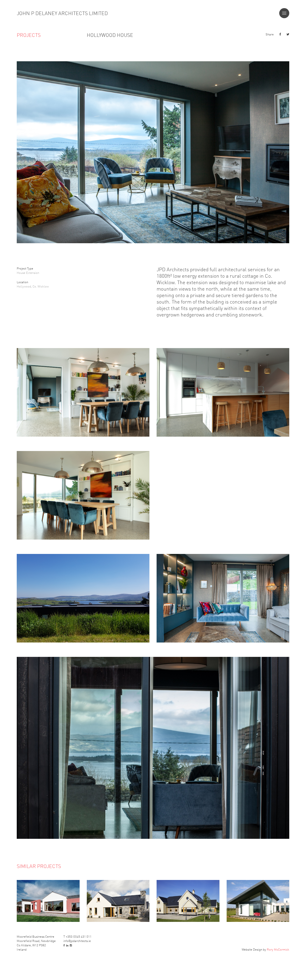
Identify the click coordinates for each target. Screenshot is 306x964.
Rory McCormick (278, 949)
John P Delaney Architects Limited (62, 13)
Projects (29, 35)
